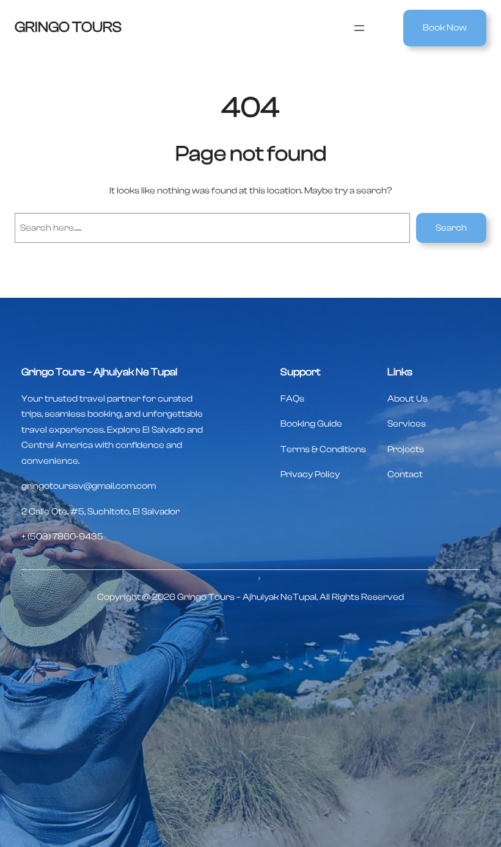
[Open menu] (359, 28)
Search (451, 228)
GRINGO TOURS (68, 27)
